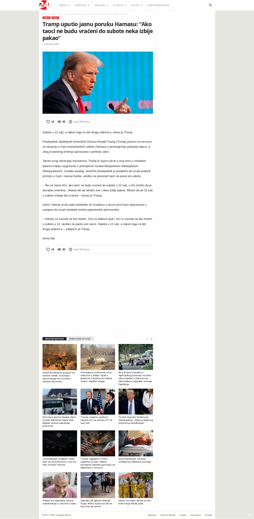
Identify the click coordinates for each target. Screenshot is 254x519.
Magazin (99, 5)
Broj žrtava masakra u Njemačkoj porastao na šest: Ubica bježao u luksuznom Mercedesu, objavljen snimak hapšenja (135, 378)
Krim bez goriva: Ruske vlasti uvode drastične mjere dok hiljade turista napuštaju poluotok (59, 421)
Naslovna (152, 515)
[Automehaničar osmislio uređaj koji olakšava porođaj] (136, 443)
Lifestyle (80, 5)
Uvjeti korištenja (158, 5)
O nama (182, 515)
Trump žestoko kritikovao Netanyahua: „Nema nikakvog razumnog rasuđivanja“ (136, 420)
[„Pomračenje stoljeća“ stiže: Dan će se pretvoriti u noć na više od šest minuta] (60, 443)
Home (45, 14)
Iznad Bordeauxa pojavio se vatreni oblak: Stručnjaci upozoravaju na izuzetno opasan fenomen (59, 377)
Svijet (61, 14)
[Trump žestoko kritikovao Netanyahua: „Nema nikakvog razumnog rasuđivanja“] (136, 402)
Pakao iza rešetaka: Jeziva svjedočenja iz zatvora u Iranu (59, 502)
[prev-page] (147, 339)
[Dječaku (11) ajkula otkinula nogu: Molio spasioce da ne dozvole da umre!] (98, 485)
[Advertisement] (98, 292)
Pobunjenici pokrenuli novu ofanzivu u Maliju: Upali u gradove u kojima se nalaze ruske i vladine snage (96, 377)
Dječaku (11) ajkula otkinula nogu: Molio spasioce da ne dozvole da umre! (96, 503)
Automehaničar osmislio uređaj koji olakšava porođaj (135, 460)
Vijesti (63, 5)
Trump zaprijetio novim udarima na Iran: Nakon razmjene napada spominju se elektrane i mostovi (98, 463)
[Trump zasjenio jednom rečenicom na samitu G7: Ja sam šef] (98, 402)
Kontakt (208, 515)
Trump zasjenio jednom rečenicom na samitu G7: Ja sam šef (96, 420)
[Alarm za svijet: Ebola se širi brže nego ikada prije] (136, 485)
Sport (135, 5)
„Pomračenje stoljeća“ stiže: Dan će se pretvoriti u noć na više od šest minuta (59, 461)
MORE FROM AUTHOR (80, 338)
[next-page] (151, 339)
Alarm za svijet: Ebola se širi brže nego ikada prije (134, 502)
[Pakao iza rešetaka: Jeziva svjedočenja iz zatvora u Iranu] (60, 485)
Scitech (118, 5)
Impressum (195, 515)
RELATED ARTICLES (54, 338)
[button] (210, 5)
